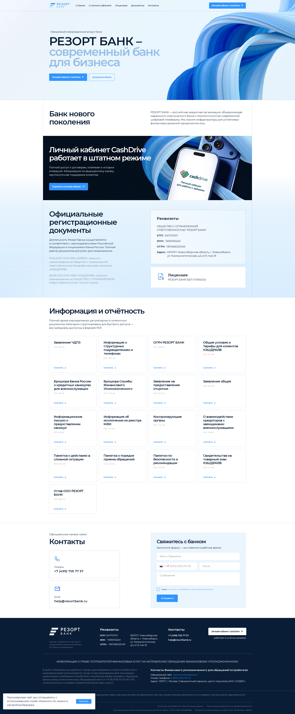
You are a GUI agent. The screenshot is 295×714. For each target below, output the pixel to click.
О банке (80, 5)
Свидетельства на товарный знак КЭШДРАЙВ (217, 459)
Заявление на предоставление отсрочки (166, 385)
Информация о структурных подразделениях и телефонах (118, 348)
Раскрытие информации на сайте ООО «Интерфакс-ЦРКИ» (223, 710)
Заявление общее (217, 381)
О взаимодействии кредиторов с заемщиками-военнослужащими (218, 422)
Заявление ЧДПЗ (67, 342)
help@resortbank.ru (70, 601)
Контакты (153, 5)
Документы (137, 5)
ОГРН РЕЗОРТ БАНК (168, 342)
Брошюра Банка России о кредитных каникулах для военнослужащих (72, 385)
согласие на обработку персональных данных (190, 589)
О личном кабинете (100, 5)
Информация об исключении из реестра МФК (122, 420)
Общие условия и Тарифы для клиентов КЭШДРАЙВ (220, 346)
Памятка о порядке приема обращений (119, 457)
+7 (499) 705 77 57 (68, 571)
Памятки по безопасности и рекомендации (165, 459)
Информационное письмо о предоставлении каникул (68, 422)
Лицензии (121, 5)
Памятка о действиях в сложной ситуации (72, 457)
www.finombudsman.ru (185, 674)
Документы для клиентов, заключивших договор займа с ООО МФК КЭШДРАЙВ (153, 710)
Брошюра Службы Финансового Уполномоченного (118, 385)
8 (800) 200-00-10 (181, 678)
